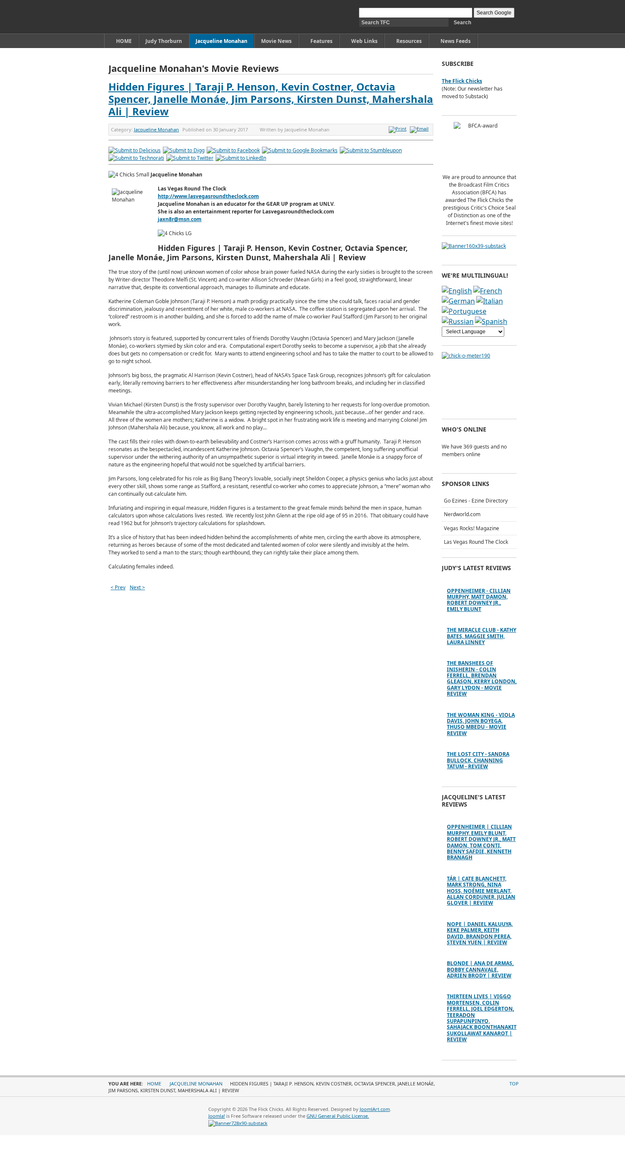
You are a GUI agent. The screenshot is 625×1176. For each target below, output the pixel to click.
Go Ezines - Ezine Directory (476, 500)
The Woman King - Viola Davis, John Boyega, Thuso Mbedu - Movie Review (481, 724)
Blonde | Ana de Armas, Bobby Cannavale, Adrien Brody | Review (480, 969)
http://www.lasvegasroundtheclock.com (208, 196)
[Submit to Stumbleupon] (371, 150)
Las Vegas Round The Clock (476, 541)
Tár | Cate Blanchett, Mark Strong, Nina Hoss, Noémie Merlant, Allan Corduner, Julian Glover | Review (481, 891)
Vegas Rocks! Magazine (471, 528)
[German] (458, 301)
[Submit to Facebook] (233, 150)
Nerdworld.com (462, 514)
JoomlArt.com (375, 1109)
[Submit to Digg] (184, 150)
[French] (487, 291)
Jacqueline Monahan (156, 129)
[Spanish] (491, 321)
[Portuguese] (464, 311)
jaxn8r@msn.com (180, 219)
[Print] (399, 128)
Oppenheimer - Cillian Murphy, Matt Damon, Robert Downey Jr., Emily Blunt (479, 600)
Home (154, 1083)
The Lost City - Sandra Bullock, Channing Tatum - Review (478, 760)
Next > (137, 587)
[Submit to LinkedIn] (241, 158)
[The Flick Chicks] (148, 17)
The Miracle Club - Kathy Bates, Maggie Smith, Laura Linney (481, 636)
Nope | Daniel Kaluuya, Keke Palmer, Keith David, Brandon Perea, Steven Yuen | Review (480, 933)
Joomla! (216, 1116)
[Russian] (458, 321)
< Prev (118, 587)
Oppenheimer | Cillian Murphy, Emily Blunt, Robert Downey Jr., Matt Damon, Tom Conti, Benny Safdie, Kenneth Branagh (481, 842)
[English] (457, 291)
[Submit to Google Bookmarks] (300, 150)
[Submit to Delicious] (134, 150)
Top (514, 1083)
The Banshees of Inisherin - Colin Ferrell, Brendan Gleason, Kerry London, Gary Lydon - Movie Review (482, 678)
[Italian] (489, 301)
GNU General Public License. (338, 1116)
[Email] (420, 128)
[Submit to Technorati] (136, 158)
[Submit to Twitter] (189, 158)
